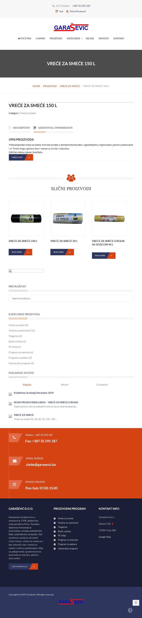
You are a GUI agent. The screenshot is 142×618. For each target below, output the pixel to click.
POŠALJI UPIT (17, 157)
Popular (27, 384)
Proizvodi (56, 38)
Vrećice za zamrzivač (19, 330)
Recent (64, 384)
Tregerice (14, 336)
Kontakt (118, 38)
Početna (25, 38)
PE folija (13, 346)
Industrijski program (19, 363)
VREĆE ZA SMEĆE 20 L (64, 241)
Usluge (90, 38)
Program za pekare (19, 357)
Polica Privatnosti (78, 11)
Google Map (105, 537)
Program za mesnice (19, 352)
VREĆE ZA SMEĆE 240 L (23, 241)
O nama (40, 38)
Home (36, 86)
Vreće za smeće (70, 86)
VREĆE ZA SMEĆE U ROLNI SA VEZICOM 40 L (108, 243)
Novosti (104, 38)
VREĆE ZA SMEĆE (24, 415)
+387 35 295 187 (81, 6)
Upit (61, 11)
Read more (17, 252)
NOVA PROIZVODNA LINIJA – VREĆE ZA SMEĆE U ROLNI (46, 402)
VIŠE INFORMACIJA (20, 566)
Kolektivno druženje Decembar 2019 (34, 392)
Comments (102, 384)
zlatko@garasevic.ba (41, 464)
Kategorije (73, 38)
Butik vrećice (16, 341)
